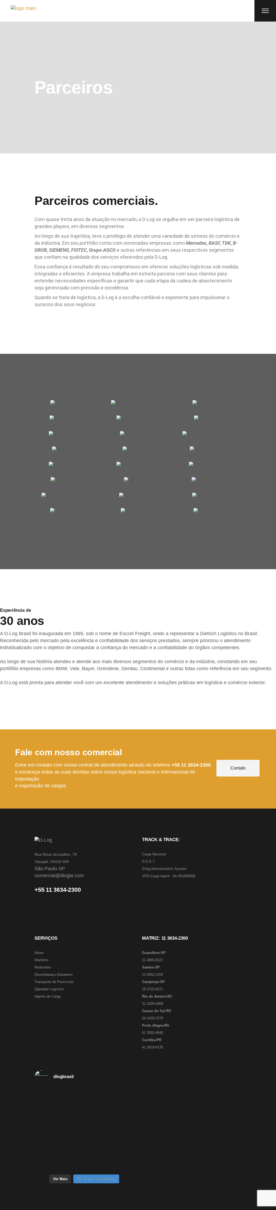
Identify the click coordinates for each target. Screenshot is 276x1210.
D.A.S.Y (148, 861)
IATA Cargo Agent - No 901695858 (168, 876)
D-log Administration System (164, 869)
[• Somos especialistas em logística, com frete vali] (84, 1156)
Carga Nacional (154, 854)
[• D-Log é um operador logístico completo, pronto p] (84, 1114)
